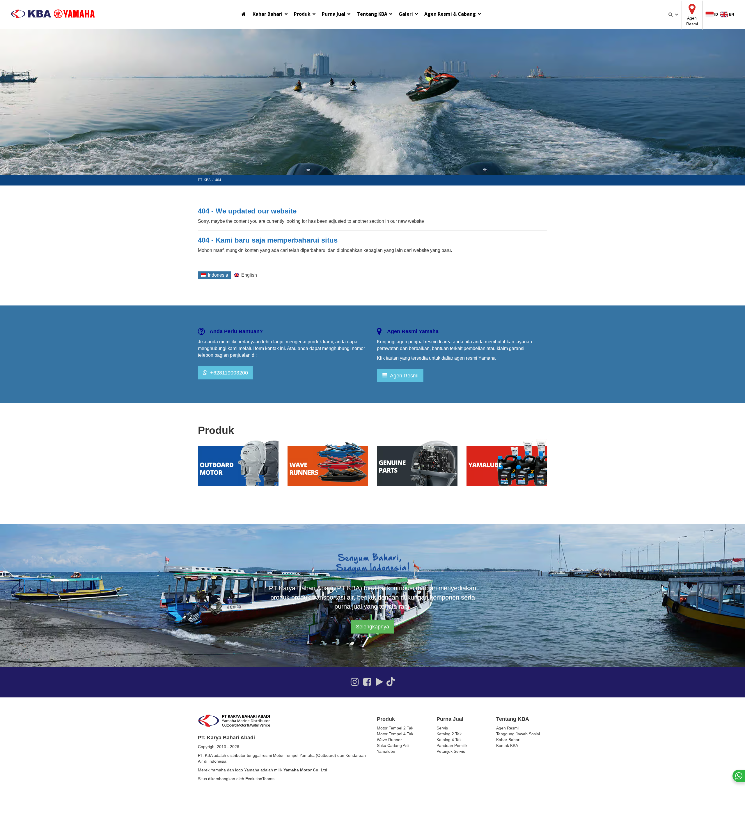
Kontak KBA (507, 745)
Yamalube (386, 751)
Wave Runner (389, 739)
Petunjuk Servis (451, 751)
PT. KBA (204, 180)
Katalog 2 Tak (449, 733)
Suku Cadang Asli (393, 745)
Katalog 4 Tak (449, 739)
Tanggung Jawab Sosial (518, 733)
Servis (442, 728)
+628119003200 (227, 373)
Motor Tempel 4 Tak (395, 733)
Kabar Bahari (508, 739)
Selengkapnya (372, 627)
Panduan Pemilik (452, 745)
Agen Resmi (402, 376)
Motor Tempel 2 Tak (395, 728)
